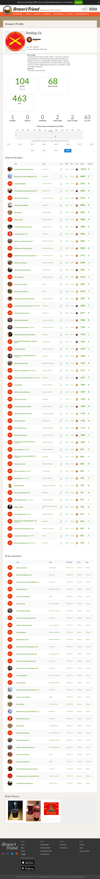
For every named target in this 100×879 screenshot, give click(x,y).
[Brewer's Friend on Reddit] (17, 854)
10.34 (72, 485)
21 (71, 342)
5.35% (67, 198)
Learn (69, 14)
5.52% (67, 435)
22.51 (72, 536)
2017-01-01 (70, 675)
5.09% (67, 413)
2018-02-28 (70, 603)
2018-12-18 (70, 582)
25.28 (72, 327)
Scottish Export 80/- (47, 298)
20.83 (72, 428)
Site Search (63, 845)
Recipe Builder (45, 845)
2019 (56, 144)
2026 (67, 150)
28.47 (72, 356)
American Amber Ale (48, 198)
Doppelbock (45, 205)
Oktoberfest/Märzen (47, 248)
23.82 (72, 270)
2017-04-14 (70, 661)
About (81, 848)
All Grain (88, 568)
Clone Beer (45, 234)
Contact (81, 845)
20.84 (72, 263)
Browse (47, 14)
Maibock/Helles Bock (48, 241)
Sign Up (78, 2)
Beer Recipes (63, 848)
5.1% (66, 327)
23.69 (72, 377)
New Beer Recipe (82, 14)
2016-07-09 (70, 690)
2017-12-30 (70, 611)
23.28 (72, 492)
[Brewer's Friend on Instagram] (3, 854)
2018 (44, 144)
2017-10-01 (70, 625)
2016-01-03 (70, 726)
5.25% (67, 219)
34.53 (72, 241)
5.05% (67, 457)
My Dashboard (45, 854)
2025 (56, 150)
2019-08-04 (70, 575)
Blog (22, 848)
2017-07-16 (70, 639)
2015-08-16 (70, 747)
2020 (67, 144)
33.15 (72, 363)
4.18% (67, 241)
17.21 (72, 255)
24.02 (72, 406)
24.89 (72, 284)
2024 (44, 150)
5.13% (67, 169)
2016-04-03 (70, 711)
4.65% (67, 356)
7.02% (67, 212)
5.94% (67, 270)
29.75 (72, 334)
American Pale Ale (47, 183)
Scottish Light (46, 421)
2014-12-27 (70, 783)
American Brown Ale (47, 435)
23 (71, 205)
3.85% (67, 255)
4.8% (66, 406)
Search (37, 14)
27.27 (72, 413)
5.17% (67, 277)
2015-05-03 (70, 769)
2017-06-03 (70, 646)
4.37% (67, 349)
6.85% (67, 227)
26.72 (72, 227)
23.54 (72, 291)
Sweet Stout (45, 169)
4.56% (67, 263)
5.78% (67, 248)
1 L (61, 399)
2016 (20, 144)
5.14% (67, 306)
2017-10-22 (70, 618)
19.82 (72, 457)
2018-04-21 (70, 596)
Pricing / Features (84, 851)
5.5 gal (61, 169)
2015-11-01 (70, 740)
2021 (79, 144)
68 (53, 82)
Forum (23, 851)
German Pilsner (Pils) (48, 413)
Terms (51, 877)
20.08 (72, 277)
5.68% (67, 363)
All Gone (79, 568)
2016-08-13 (70, 682)
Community (17, 14)
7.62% (67, 205)
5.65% (67, 183)
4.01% (67, 284)
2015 (8, 144)
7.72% (67, 399)
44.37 (72, 183)
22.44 (72, 176)
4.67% (67, 334)
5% (66, 176)
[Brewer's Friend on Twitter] (12, 854)
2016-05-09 (70, 704)
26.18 (72, 191)
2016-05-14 (70, 697)
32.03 (72, 421)
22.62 (72, 212)
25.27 (72, 320)
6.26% (67, 234)
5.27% (67, 191)
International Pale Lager (48, 485)
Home (23, 845)
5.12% (67, 342)
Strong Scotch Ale (47, 227)
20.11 (72, 500)
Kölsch (44, 284)
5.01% (67, 421)
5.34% (67, 313)
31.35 (72, 528)
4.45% (67, 291)
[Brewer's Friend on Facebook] (7, 854)
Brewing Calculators (46, 851)
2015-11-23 (70, 733)
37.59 (72, 435)
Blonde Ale (45, 176)
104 (22, 82)
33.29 (72, 349)
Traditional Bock (46, 212)
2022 (91, 144)
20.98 (72, 219)
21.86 (72, 306)
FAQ (22, 854)
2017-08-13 (70, 632)
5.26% (67, 464)
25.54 (72, 248)
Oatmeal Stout (46, 191)
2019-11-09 (70, 568)
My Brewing (58, 14)
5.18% (67, 377)
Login (84, 9)
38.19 (72, 313)
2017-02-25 (70, 668)
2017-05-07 (70, 654)
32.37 (72, 370)
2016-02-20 (70, 718)
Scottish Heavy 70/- (47, 255)
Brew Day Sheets (45, 848)
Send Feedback (44, 877)
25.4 (72, 464)
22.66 (72, 298)
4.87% (67, 492)
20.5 (72, 385)
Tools (28, 14)
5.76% (67, 370)
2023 (32, 150)
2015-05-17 (70, 761)
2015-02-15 (70, 776)
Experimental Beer (47, 219)
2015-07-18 (70, 754)
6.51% (67, 507)
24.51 (72, 234)
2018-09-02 (70, 589)
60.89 (72, 507)
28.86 (72, 198)
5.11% (67, 320)
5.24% (67, 500)
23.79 (72, 169)
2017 (32, 144)
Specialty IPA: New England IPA (49, 506)
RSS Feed (56, 877)
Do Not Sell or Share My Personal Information (72, 877)
